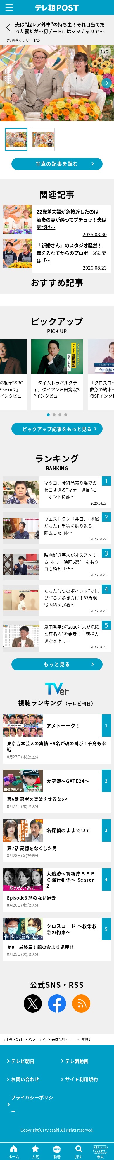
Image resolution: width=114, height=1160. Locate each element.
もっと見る (57, 664)
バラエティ (37, 1039)
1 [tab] (48, 414)
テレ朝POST (57, 7)
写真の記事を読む (57, 163)
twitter (33, 1003)
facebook (57, 1003)
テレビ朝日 (22, 1061)
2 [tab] (54, 414)
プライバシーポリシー (32, 1104)
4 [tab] (65, 414)
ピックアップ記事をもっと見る (56, 428)
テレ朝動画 (77, 1061)
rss (81, 1003)
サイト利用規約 (81, 1079)
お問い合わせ (25, 1079)
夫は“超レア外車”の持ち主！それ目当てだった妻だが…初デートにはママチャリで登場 (65, 1039)
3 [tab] (59, 414)
